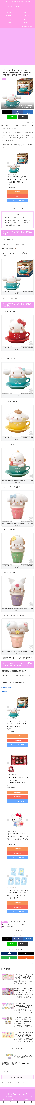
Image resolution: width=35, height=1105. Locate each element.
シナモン (20, 921)
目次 (15, 214)
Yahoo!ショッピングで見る (17, 200)
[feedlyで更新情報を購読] (9, 957)
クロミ (11, 924)
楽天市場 (4, 691)
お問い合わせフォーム (26, 1096)
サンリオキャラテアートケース (23, 924)
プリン (5, 924)
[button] (23, 117)
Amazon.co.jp (6, 687)
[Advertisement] (17, 47)
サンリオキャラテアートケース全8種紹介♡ (17, 220)
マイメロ (27, 921)
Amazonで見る (17, 191)
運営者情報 (9, 1096)
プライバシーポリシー (9, 1099)
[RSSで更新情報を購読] (26, 957)
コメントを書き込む (17, 1077)
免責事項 (25, 1099)
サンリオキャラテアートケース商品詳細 (16, 217)
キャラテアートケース (8, 926)
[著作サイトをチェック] (9, 953)
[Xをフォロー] (26, 953)
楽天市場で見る (17, 196)
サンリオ (5, 921)
